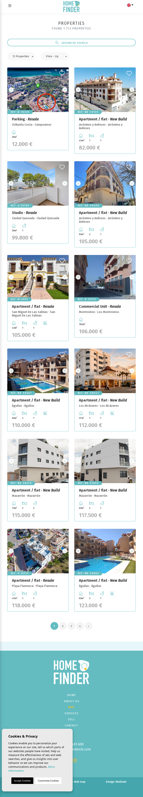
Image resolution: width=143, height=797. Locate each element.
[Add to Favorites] (62, 72)
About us (71, 701)
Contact (71, 725)
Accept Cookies (22, 780)
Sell (71, 719)
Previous (11, 89)
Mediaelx (120, 781)
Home (71, 695)
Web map (79, 781)
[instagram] (74, 761)
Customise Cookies (48, 780)
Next (65, 89)
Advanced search (74, 43)
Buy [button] (71, 707)
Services (71, 713)
